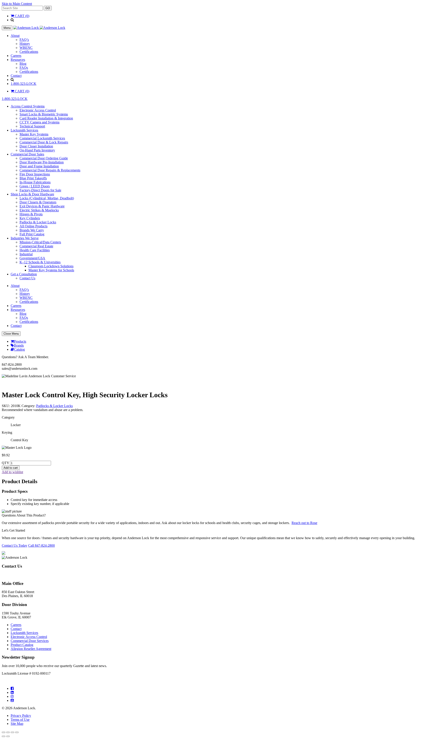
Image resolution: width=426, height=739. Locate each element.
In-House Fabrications (35, 182)
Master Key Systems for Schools (51, 270)
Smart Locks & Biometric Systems (44, 114)
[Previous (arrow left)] (3, 736)
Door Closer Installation (36, 146)
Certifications (29, 52)
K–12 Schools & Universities (40, 262)
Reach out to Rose (304, 523)
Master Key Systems (34, 134)
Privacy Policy (21, 715)
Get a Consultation (24, 274)
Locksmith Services (24, 130)
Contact (16, 75)
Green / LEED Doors (35, 186)
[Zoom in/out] (3, 732)
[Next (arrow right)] (8, 736)
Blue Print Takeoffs (33, 178)
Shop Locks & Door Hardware (32, 194)
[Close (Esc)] (17, 732)
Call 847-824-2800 (41, 545)
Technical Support (32, 126)
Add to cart (11, 467)
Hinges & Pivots (31, 214)
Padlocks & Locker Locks (38, 222)
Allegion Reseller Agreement (31, 649)
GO (47, 8)
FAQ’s (24, 40)
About (15, 36)
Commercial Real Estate (36, 246)
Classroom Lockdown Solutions (50, 266)
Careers (16, 56)
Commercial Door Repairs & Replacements (50, 170)
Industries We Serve (25, 238)
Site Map (17, 723)
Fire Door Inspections (35, 174)
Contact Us (27, 278)
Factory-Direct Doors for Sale (40, 190)
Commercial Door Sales (27, 154)
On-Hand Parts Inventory (37, 150)
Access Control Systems (28, 106)
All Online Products (33, 226)
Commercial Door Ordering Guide (44, 158)
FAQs (24, 68)
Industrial (26, 254)
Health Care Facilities (35, 250)
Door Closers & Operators (38, 202)
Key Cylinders (30, 218)
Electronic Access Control (38, 110)
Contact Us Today (14, 545)
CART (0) (21, 16)
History (25, 44)
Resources (18, 60)
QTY (5, 463)
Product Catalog (22, 645)
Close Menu (11, 333)
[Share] (12, 732)
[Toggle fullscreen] (8, 732)
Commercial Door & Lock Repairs (44, 142)
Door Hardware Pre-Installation (42, 162)
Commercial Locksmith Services (42, 138)
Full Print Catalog (32, 234)
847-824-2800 (12, 575)
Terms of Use (20, 719)
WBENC (26, 48)
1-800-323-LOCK (23, 83)
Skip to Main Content (17, 4)
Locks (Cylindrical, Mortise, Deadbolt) (47, 198)
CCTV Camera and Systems (39, 122)
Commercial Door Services (30, 641)
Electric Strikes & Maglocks (39, 210)
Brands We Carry (32, 230)
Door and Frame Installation (39, 166)
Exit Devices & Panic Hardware (42, 206)
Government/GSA (32, 258)
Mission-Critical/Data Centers (40, 242)
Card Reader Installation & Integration (46, 118)
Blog (23, 64)
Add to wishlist (12, 472)
